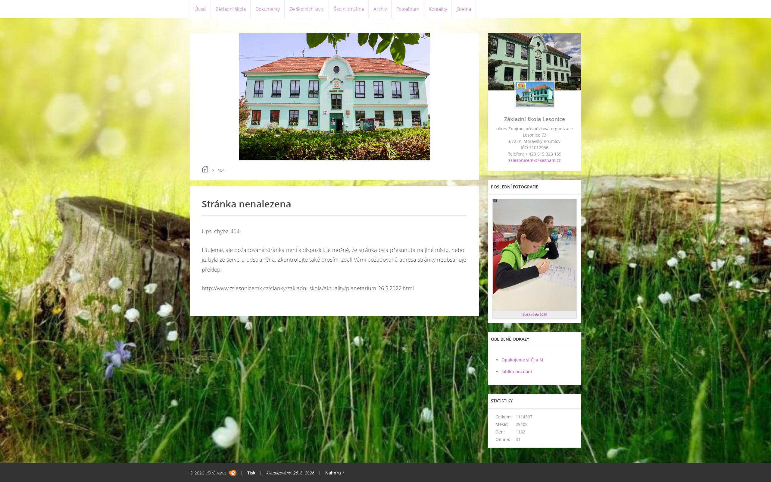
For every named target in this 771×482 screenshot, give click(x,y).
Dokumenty (267, 9)
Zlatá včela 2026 (535, 314)
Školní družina (349, 9)
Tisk (251, 473)
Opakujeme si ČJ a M (522, 360)
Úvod (200, 9)
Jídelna (464, 9)
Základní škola (231, 9)
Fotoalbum (407, 9)
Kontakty (438, 9)
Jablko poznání (516, 371)
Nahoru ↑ (334, 473)
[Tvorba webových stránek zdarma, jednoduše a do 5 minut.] (232, 473)
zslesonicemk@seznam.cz (534, 160)
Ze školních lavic (306, 9)
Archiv (380, 9)
